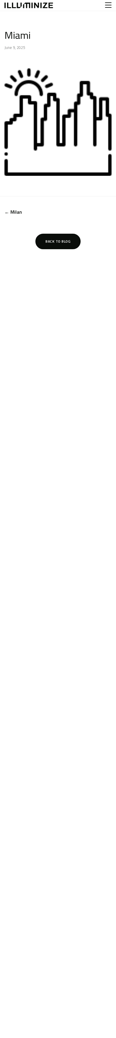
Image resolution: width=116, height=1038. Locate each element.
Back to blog (58, 241)
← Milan (13, 211)
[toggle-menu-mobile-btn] (108, 5)
